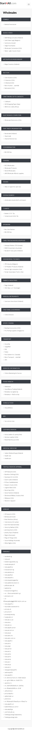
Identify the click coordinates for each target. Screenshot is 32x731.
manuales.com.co (10, 638)
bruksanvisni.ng (9, 569)
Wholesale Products (11, 168)
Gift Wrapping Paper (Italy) (12, 104)
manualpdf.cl (8, 641)
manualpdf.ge (9, 709)
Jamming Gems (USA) (11, 530)
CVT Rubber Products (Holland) (14, 267)
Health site (8, 456)
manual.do (8, 659)
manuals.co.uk (9, 620)
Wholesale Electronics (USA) (13, 120)
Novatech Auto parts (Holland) (14, 251)
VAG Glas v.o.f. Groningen (12, 288)
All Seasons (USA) (10, 514)
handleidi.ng (8, 556)
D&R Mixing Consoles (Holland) (14, 38)
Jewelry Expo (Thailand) (11, 532)
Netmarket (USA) (10, 88)
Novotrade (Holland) (11, 133)
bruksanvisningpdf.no (11, 591)
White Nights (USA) (10, 543)
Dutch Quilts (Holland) (11, 480)
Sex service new (9, 421)
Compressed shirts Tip (11, 216)
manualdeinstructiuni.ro (12, 583)
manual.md (8, 649)
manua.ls (7, 559)
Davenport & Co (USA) (11, 477)
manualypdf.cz (9, 604)
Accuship (7, 344)
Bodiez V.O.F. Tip (10, 213)
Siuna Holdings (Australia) (12, 540)
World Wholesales (10, 171)
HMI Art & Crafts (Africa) (12, 107)
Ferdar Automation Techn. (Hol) (14, 272)
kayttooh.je (8, 588)
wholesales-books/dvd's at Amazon (15, 200)
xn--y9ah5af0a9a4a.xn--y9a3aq (14, 685)
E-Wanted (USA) (9, 83)
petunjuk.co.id (9, 596)
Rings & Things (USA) (11, 538)
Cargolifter (8, 346)
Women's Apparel (10, 501)
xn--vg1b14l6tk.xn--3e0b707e (13, 680)
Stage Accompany (10, 45)
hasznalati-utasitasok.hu (12, 606)
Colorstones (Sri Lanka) (12, 522)
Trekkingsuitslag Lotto (11, 717)
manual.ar (8, 622)
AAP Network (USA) (10, 472)
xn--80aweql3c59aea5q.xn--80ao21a (16, 701)
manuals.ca (8, 625)
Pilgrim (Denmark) (10, 535)
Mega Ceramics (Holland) (12, 64)
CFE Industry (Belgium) (11, 264)
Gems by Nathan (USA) (11, 527)
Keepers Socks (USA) (11, 485)
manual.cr (7, 662)
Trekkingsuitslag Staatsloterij (13, 714)
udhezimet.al (8, 691)
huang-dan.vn (9, 617)
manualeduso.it (9, 572)
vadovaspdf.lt (9, 672)
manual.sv (8, 667)
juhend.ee (8, 699)
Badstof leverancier (10, 24)
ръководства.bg (10, 614)
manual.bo (8, 654)
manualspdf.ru (9, 577)
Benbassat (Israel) (10, 517)
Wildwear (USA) (9, 498)
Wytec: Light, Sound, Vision (13, 51)
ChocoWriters (9, 408)
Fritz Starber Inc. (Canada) (12, 354)
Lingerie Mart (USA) (10, 487)
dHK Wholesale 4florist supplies (14, 173)
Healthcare (8, 458)
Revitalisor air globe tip (11, 392)
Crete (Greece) (9, 315)
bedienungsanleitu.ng (11, 562)
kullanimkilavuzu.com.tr (11, 707)
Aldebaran (8, 386)
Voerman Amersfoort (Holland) (14, 301)
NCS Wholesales (9, 165)
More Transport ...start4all (12, 357)
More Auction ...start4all (12, 85)
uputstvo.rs (8, 683)
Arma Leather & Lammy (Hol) (13, 434)
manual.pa (8, 664)
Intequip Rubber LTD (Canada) (14, 245)
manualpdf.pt (9, 575)
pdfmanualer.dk (9, 585)
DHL (6, 349)
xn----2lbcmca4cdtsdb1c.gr (13, 593)
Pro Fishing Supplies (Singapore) (14, 330)
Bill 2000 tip (8, 152)
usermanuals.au (9, 712)
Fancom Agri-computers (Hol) (13, 269)
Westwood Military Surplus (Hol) (14, 495)
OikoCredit (8, 136)
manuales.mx (9, 635)
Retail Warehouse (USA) (12, 440)
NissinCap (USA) (9, 490)
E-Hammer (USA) (10, 80)
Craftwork (7, 101)
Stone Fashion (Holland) (12, 493)
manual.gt (7, 646)
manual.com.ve (9, 630)
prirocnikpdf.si (9, 693)
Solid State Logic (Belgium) (12, 40)
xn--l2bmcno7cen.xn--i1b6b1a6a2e (15, 678)
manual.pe (8, 633)
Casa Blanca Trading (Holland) (13, 389)
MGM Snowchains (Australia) (13, 248)
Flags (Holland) (9, 285)
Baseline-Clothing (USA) (12, 474)
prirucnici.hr (8, 612)
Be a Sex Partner (10, 229)
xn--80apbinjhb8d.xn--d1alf (13, 688)
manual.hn (8, 656)
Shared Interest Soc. (11, 139)
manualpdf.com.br (10, 627)
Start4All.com (8, 3)
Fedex (6, 352)
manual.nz (8, 651)
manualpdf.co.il (9, 704)
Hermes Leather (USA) (11, 437)
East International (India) (12, 524)
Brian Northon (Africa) (11, 519)
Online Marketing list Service (13, 373)
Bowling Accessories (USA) (12, 328)
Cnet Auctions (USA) (11, 77)
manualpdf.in (8, 675)
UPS (6, 360)
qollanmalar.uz (9, 696)
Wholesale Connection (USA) (13, 48)
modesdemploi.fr (10, 564)
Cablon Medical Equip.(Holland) (14, 453)
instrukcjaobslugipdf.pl (11, 580)
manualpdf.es (9, 567)
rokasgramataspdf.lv (11, 670)
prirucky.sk (8, 609)
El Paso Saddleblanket (11, 482)
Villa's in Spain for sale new (13, 187)
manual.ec (8, 643)
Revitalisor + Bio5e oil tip (12, 394)
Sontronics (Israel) (10, 43)
